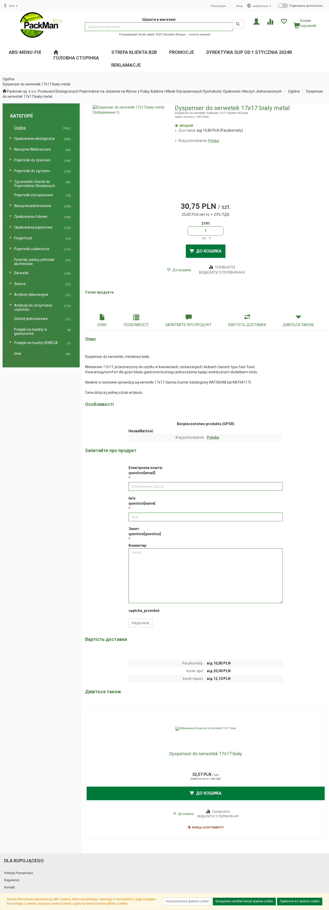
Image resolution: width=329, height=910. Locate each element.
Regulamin (12, 880)
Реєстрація (218, 6)
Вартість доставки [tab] (247, 325)
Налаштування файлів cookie (187, 901)
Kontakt (9, 887)
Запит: (145, 531)
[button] (262, 6)
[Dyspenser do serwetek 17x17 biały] (206, 728)
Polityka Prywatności (18, 873)
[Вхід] (256, 21)
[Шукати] (238, 24)
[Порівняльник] (270, 21)
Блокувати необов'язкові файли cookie (244, 901)
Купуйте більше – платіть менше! (187, 34)
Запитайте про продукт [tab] (188, 325)
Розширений (128, 34)
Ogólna (294, 91)
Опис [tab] (102, 325)
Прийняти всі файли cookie (299, 901)
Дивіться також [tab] (298, 325)
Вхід (239, 6)
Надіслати (140, 623)
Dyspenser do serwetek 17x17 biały (205, 753)
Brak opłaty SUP (150, 34)
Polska (213, 141)
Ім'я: (142, 500)
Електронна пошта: (146, 470)
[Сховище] (283, 21)
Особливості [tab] (136, 325)
